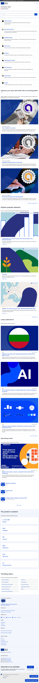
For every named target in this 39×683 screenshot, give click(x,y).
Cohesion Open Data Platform (7, 591)
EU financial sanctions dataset (7, 584)
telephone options (8, 659)
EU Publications (4, 644)
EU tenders (3, 640)
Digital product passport (25, 586)
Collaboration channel (9, 60)
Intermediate (34, 135)
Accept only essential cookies (31, 680)
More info (4, 677)
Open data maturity (9, 29)
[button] (37, 3)
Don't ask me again (30, 669)
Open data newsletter (5, 589)
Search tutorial (7, 21)
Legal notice (3, 622)
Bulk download (7, 67)
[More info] (1, 91)
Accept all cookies (33, 676)
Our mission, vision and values (6, 630)
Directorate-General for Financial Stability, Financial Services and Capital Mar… (26, 213)
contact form (9, 660)
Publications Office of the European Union (9, 604)
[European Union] (4, 3)
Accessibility (3, 625)
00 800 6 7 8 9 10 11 (7, 658)
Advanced (35, 169)
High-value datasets (5, 579)
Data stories (7, 45)
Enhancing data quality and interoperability (12, 196)
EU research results (4, 641)
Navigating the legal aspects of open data (12, 162)
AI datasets (23, 579)
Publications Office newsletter (6, 632)
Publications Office (35, 283)
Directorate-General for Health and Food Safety (31, 248)
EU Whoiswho (3, 643)
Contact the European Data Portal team (8, 610)
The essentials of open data (8, 128)
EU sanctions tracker (24, 584)
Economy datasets (5, 582)
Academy (6, 53)
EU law (2, 638)
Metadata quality (8, 37)
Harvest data (7, 75)
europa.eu (9, 652)
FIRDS (22, 589)
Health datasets (24, 582)
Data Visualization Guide (6, 586)
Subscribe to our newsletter (6, 612)
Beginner (35, 100)
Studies (6, 82)
